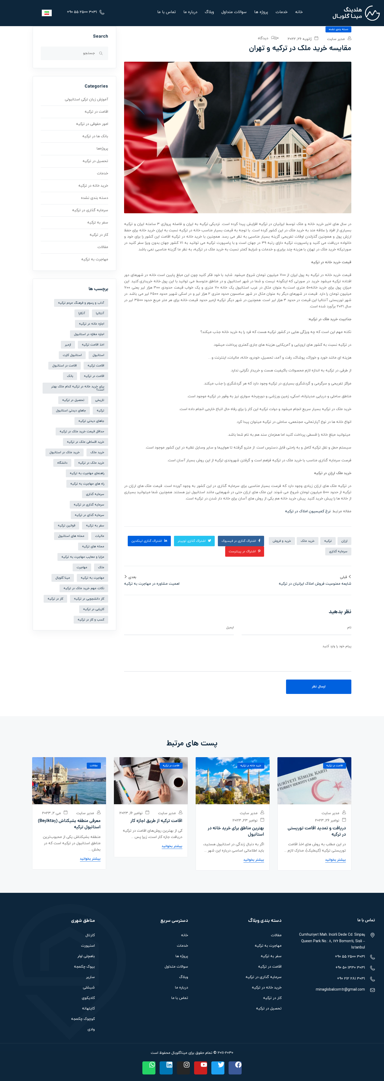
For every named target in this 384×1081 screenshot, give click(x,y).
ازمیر (68, 345)
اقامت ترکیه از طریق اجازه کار (156, 821)
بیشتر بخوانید (335, 860)
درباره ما (190, 12)
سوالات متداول (234, 12)
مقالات (102, 247)
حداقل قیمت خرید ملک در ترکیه (82, 431)
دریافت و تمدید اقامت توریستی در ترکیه (317, 831)
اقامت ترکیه (96, 366)
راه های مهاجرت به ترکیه (87, 484)
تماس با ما (166, 12)
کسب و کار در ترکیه (91, 620)
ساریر (90, 977)
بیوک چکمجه (84, 966)
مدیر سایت (336, 39)
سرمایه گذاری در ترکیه (90, 210)
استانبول (98, 355)
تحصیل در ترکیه (95, 161)
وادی (91, 1029)
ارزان (344, 541)
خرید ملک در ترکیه (91, 463)
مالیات (99, 536)
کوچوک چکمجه (83, 1018)
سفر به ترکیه (97, 222)
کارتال (90, 935)
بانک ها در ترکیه (95, 136)
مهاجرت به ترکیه (94, 259)
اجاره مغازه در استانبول (89, 334)
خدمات (282, 12)
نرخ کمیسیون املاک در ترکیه (308, 511)
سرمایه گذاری (338, 551)
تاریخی (99, 400)
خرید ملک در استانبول (64, 452)
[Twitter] (217, 1067)
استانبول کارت (72, 355)
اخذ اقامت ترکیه (93, 345)
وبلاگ (209, 12)
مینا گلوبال (62, 578)
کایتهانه (88, 1008)
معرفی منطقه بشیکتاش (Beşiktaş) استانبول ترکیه (69, 824)
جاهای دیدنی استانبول (71, 411)
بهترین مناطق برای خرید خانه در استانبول (236, 831)
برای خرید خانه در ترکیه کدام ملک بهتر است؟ (77, 388)
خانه (299, 12)
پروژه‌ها (102, 148)
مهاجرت (82, 567)
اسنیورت (88, 945)
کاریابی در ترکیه (93, 609)
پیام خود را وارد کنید (337, 646)
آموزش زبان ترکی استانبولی (86, 99)
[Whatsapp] (148, 1067)
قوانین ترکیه (66, 526)
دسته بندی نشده (338, 29)
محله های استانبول (71, 536)
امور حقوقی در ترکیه (92, 124)
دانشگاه (62, 463)
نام (349, 627)
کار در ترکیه (99, 234)
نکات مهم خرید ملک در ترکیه (83, 588)
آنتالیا (100, 313)
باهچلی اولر (86, 956)
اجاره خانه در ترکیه (91, 324)
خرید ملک (308, 541)
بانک (70, 376)
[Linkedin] (166, 1067)
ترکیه (328, 541)
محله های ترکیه (93, 546)
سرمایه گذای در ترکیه (89, 515)
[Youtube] (200, 1067)
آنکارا (81, 313)
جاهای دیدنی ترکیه (91, 421)
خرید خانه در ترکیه (93, 185)
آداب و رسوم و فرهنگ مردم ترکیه (81, 303)
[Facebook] (235, 1067)
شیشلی (89, 987)
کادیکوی (88, 998)
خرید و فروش (282, 541)
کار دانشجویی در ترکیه (89, 599)
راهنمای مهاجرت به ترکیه (87, 473)
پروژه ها (261, 12)
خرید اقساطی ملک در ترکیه (85, 442)
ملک (101, 567)
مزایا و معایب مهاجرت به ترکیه (82, 557)
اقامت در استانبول (64, 366)
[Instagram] (183, 1067)
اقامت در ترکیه (96, 111)
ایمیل (230, 627)
